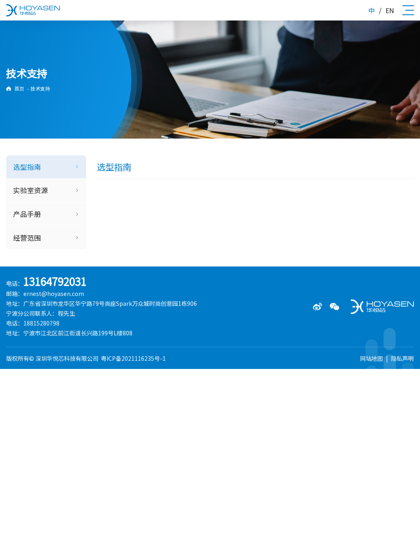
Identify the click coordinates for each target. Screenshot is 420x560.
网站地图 (371, 358)
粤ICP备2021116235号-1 (133, 358)
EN (390, 10)
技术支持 (40, 88)
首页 (19, 88)
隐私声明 (402, 358)
